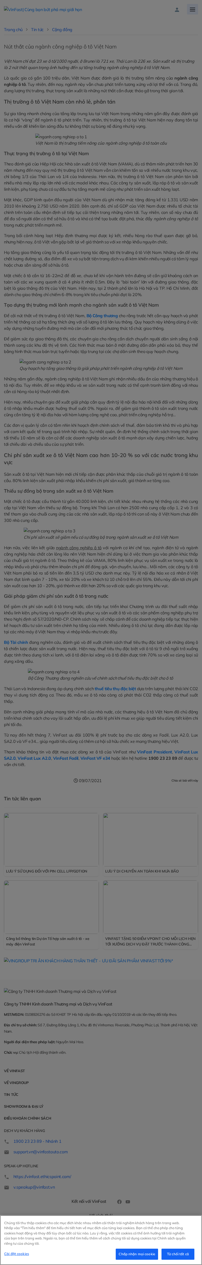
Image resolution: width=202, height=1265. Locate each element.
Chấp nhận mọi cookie (137, 1254)
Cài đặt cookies (16, 1254)
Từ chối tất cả (178, 1254)
